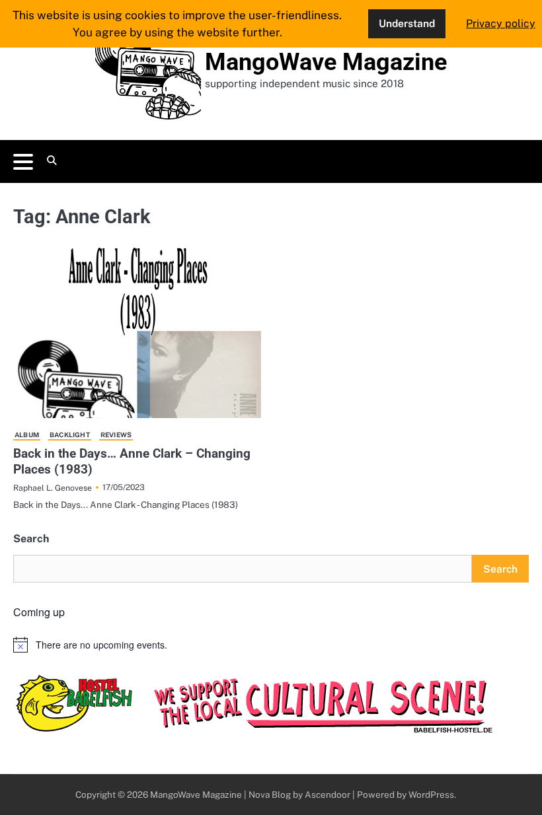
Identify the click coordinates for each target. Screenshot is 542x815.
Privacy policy (500, 23)
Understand (407, 23)
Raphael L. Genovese (52, 488)
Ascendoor (327, 794)
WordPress (431, 794)
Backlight (70, 435)
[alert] (271, 645)
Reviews (116, 435)
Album (27, 435)
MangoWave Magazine (326, 62)
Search (31, 538)
